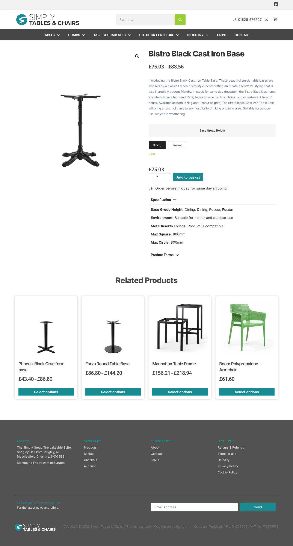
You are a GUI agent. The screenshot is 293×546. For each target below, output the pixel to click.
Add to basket (188, 177)
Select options (46, 392)
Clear (152, 153)
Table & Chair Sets (110, 35)
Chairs (74, 35)
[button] (137, 56)
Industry (195, 35)
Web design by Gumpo (170, 526)
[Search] (180, 19)
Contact (242, 35)
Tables (49, 35)
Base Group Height (212, 130)
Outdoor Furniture (156, 35)
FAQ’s (221, 35)
